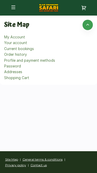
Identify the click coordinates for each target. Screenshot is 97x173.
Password (12, 66)
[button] (13, 7)
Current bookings (19, 48)
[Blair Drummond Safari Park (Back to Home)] (48, 7)
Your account (15, 42)
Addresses (13, 72)
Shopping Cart (16, 77)
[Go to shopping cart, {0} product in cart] (83, 7)
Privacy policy (15, 165)
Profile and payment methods (29, 60)
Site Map (11, 159)
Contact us (39, 165)
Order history (15, 54)
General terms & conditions (43, 159)
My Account (14, 37)
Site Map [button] (16, 25)
